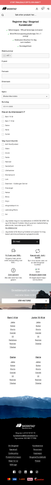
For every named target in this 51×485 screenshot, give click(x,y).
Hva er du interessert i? (13, 112)
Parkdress (13, 340)
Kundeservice (37, 446)
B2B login (13, 465)
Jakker (38, 362)
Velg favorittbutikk (10, 141)
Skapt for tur (13, 461)
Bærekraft (13, 450)
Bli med (16, 242)
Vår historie (24, 301)
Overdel (13, 333)
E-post (4, 61)
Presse (37, 461)
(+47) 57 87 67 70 (29, 433)
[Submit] (2, 15)
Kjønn (4, 92)
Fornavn (5, 71)
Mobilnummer (7, 51)
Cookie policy (13, 453)
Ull (13, 337)
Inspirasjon (38, 453)
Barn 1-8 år (12, 318)
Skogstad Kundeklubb (37, 457)
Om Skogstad (13, 446)
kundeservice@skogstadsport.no (25, 436)
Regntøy (13, 344)
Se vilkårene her (11, 228)
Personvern (37, 450)
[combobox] (25, 15)
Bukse (12, 326)
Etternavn (6, 82)
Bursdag (5, 102)
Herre (38, 357)
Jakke (13, 322)
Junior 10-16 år (38, 318)
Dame (13, 357)
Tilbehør (13, 347)
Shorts (12, 329)
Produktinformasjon (13, 457)
